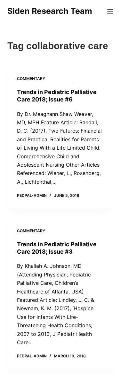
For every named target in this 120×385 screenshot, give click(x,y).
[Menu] (110, 11)
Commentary (31, 78)
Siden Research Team (49, 11)
